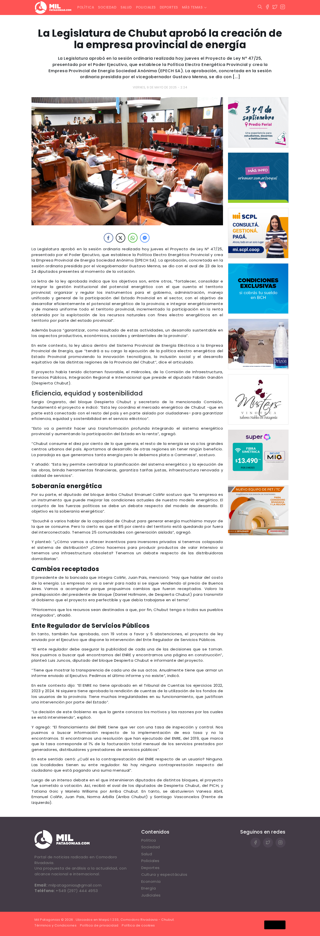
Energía (148, 888)
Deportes (169, 7)
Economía (151, 881)
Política (85, 7)
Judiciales (151, 895)
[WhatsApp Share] (133, 238)
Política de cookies (138, 925)
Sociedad (107, 7)
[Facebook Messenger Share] (145, 238)
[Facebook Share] (108, 238)
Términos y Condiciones (55, 925)
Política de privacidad (99, 925)
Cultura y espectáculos (164, 874)
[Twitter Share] (120, 238)
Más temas (192, 7)
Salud (126, 7)
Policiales (146, 7)
